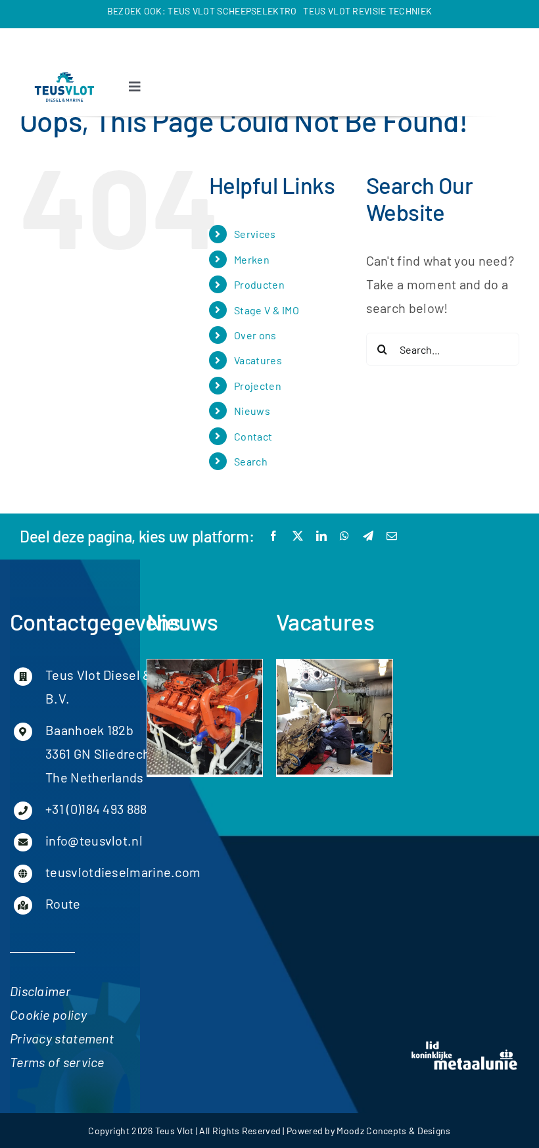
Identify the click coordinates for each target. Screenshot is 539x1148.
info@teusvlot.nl (94, 840)
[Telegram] (368, 536)
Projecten (257, 385)
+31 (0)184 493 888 (96, 809)
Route (63, 903)
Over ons (255, 335)
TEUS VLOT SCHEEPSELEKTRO (232, 10)
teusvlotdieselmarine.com (122, 872)
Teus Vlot (174, 1130)
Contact (253, 436)
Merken (252, 259)
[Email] (392, 536)
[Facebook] (273, 536)
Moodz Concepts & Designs (393, 1130)
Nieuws (252, 410)
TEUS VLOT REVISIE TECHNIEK (367, 10)
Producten (259, 284)
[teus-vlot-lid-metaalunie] (464, 1045)
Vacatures (258, 360)
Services (254, 233)
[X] (298, 536)
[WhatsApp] (344, 536)
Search (251, 461)
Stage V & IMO (266, 310)
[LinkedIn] (321, 536)
